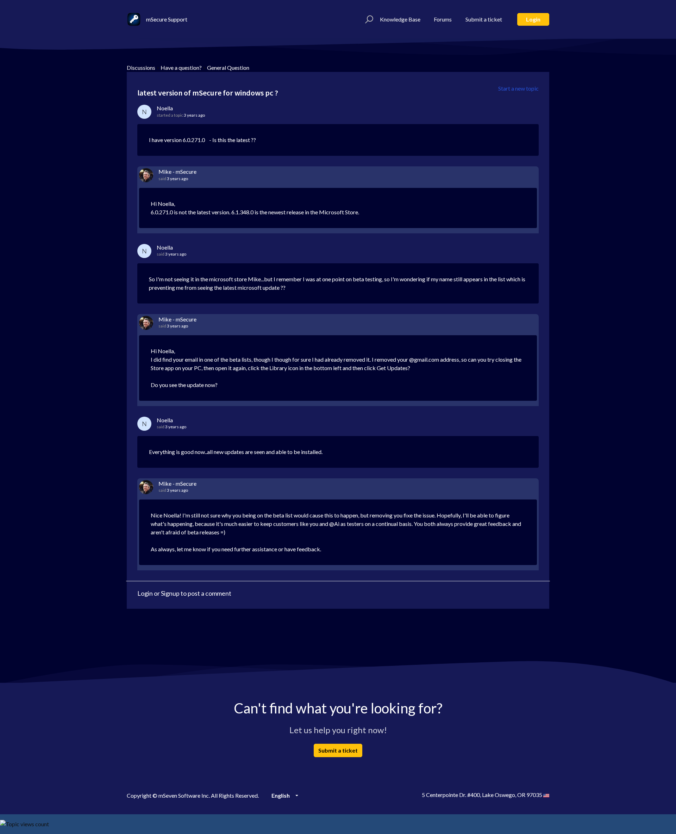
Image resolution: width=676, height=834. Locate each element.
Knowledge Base (400, 19)
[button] (368, 19)
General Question (228, 67)
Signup (170, 593)
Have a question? (181, 67)
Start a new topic (518, 88)
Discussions (141, 67)
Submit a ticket (483, 19)
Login (533, 19)
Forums (443, 19)
